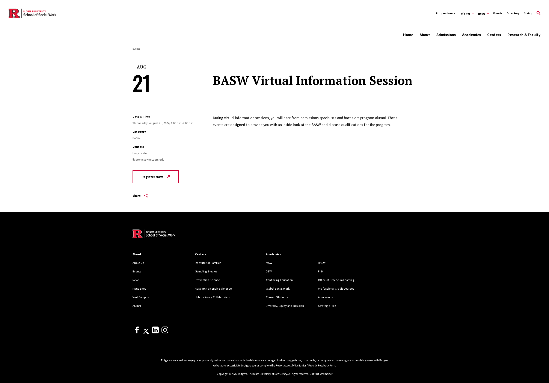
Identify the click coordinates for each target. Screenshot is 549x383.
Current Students (277, 297)
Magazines (139, 288)
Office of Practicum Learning (336, 280)
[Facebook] (136, 332)
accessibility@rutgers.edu (241, 365)
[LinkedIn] (155, 332)
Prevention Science (207, 280)
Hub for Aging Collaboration (212, 297)
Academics (471, 34)
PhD (320, 271)
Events (497, 13)
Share (137, 196)
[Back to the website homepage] (32, 13)
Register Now (152, 177)
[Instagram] (164, 332)
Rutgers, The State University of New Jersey (262, 374)
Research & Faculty (523, 34)
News (136, 280)
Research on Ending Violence (213, 288)
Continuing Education (279, 280)
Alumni (137, 306)
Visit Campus (141, 297)
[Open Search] (538, 13)
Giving (528, 13)
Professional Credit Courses (336, 288)
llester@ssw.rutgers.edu (148, 159)
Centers (494, 34)
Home (408, 34)
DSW (269, 271)
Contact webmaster (321, 374)
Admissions (446, 34)
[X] (146, 332)
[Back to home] (154, 234)
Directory (513, 13)
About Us (138, 263)
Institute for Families (208, 263)
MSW (269, 263)
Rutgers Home (445, 13)
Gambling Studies (206, 271)
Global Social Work (278, 288)
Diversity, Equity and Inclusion (285, 306)
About (425, 34)
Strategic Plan (327, 306)
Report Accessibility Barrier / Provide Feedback (302, 365)
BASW (322, 263)
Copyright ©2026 (227, 374)
